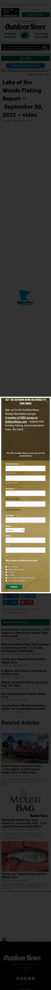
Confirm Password (13, 510)
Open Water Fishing (16, 569)
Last (7, 555)
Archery (11, 572)
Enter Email (10, 473)
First (7, 545)
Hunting (11, 575)
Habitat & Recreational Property (21, 578)
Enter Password (12, 499)
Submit (14, 587)
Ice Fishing (12, 567)
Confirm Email (11, 483)
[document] (25, 495)
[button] (48, 401)
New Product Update (16, 580)
